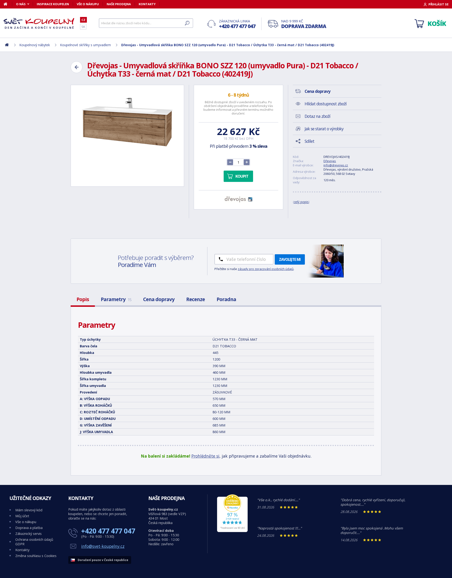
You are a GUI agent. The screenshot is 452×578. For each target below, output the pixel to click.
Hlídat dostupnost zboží (326, 104)
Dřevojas (329, 161)
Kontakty (147, 4)
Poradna (226, 299)
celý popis (301, 202)
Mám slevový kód (28, 510)
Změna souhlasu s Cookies (35, 555)
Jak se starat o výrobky (324, 128)
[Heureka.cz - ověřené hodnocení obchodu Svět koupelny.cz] (232, 531)
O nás (21, 4)
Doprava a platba (29, 527)
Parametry (116, 299)
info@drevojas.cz (335, 165)
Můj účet (22, 516)
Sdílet (309, 141)
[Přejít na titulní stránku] (39, 23)
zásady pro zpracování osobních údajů (266, 269)
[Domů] (8, 4)
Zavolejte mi (290, 259)
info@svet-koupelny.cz (103, 546)
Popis (83, 299)
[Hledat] (187, 23)
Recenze (195, 299)
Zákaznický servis (28, 533)
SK (83, 27)
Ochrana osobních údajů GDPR (34, 541)
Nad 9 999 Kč (303, 24)
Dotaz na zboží (317, 116)
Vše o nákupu (88, 4)
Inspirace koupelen (53, 4)
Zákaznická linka (237, 24)
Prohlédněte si (205, 456)
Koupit (241, 176)
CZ (83, 20)
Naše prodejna (119, 4)
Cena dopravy (158, 299)
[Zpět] (76, 67)
